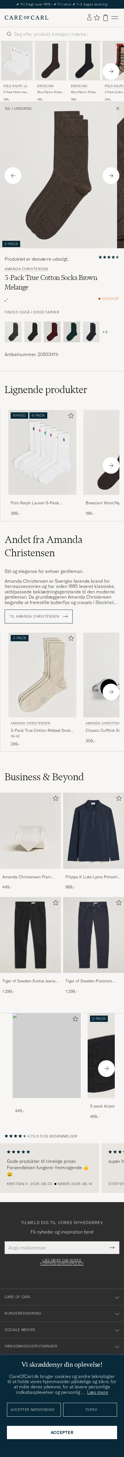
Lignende (46, 389)
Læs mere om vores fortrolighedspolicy (62, 1262)
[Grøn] (71, 332)
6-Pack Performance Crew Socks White (16, 92)
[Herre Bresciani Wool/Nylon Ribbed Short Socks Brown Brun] (50, 60)
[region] (62, 1168)
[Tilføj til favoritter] (69, 417)
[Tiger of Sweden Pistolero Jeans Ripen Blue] (93, 976)
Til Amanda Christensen (35, 616)
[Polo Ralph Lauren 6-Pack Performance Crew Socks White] (42, 498)
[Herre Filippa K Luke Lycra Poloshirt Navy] (93, 831)
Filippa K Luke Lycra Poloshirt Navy (93, 877)
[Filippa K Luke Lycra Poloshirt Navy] (93, 872)
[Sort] (33, 332)
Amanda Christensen (26, 269)
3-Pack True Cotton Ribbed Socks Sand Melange (41, 731)
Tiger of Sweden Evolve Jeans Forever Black (28, 981)
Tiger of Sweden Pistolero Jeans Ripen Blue (88, 981)
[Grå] (13, 332)
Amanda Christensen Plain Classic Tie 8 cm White (26, 877)
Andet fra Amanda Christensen (43, 546)
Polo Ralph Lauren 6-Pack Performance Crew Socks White (39, 503)
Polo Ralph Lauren (16, 86)
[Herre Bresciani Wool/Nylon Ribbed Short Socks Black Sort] (84, 60)
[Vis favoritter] (97, 17)
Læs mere (97, 1392)
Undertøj (23, 109)
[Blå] (91, 332)
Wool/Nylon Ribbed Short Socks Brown (50, 92)
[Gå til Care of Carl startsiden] (26, 17)
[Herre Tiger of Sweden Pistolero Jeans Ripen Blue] (93, 935)
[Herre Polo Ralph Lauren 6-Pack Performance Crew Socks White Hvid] (17, 60)
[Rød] (52, 332)
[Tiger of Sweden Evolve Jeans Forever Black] (30, 976)
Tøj (7, 109)
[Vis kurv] (106, 17)
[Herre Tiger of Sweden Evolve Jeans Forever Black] (30, 935)
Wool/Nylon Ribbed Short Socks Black (84, 92)
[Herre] (47, 1055)
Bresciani (45, 86)
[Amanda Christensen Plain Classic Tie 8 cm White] (30, 872)
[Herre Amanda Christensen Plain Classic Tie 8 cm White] (30, 831)
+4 (105, 332)
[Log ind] (89, 17)
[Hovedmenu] (115, 18)
